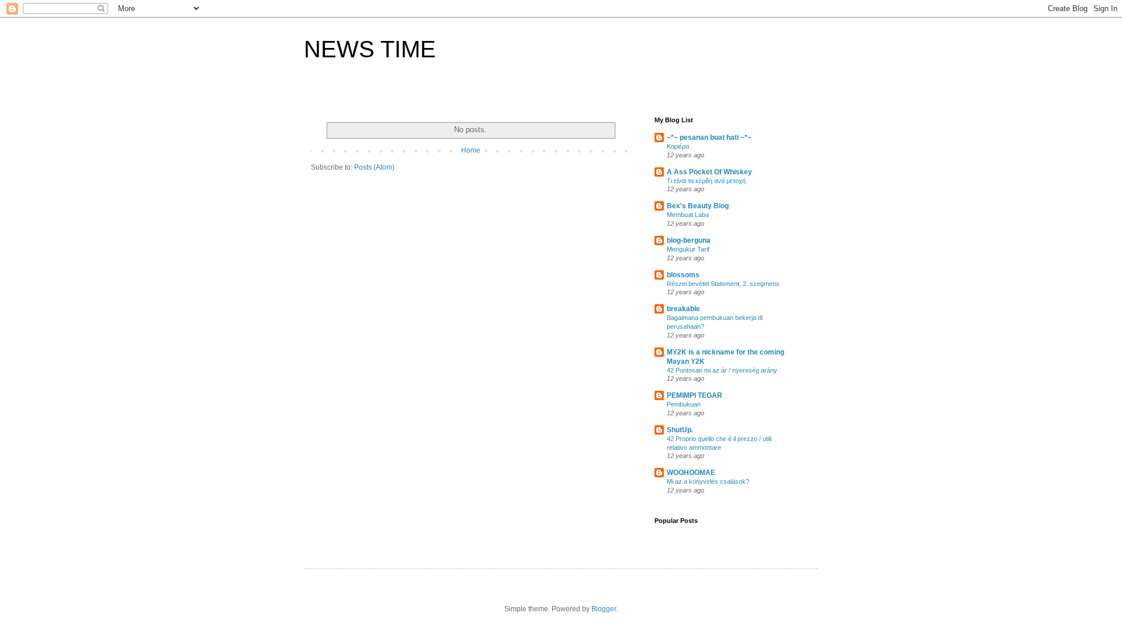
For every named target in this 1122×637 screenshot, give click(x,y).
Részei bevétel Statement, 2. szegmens (723, 283)
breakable (683, 309)
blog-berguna (689, 240)
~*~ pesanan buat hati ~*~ (709, 137)
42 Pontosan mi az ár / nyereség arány (722, 370)
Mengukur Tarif (688, 249)
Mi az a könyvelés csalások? (708, 481)
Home (470, 150)
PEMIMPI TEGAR (694, 395)
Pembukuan (684, 404)
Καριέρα (678, 146)
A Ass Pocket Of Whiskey (709, 172)
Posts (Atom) (374, 167)
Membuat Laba (688, 214)
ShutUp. (680, 430)
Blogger (603, 609)
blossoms (683, 275)
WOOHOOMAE (691, 473)
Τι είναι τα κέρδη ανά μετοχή (706, 180)
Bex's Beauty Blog (698, 206)
